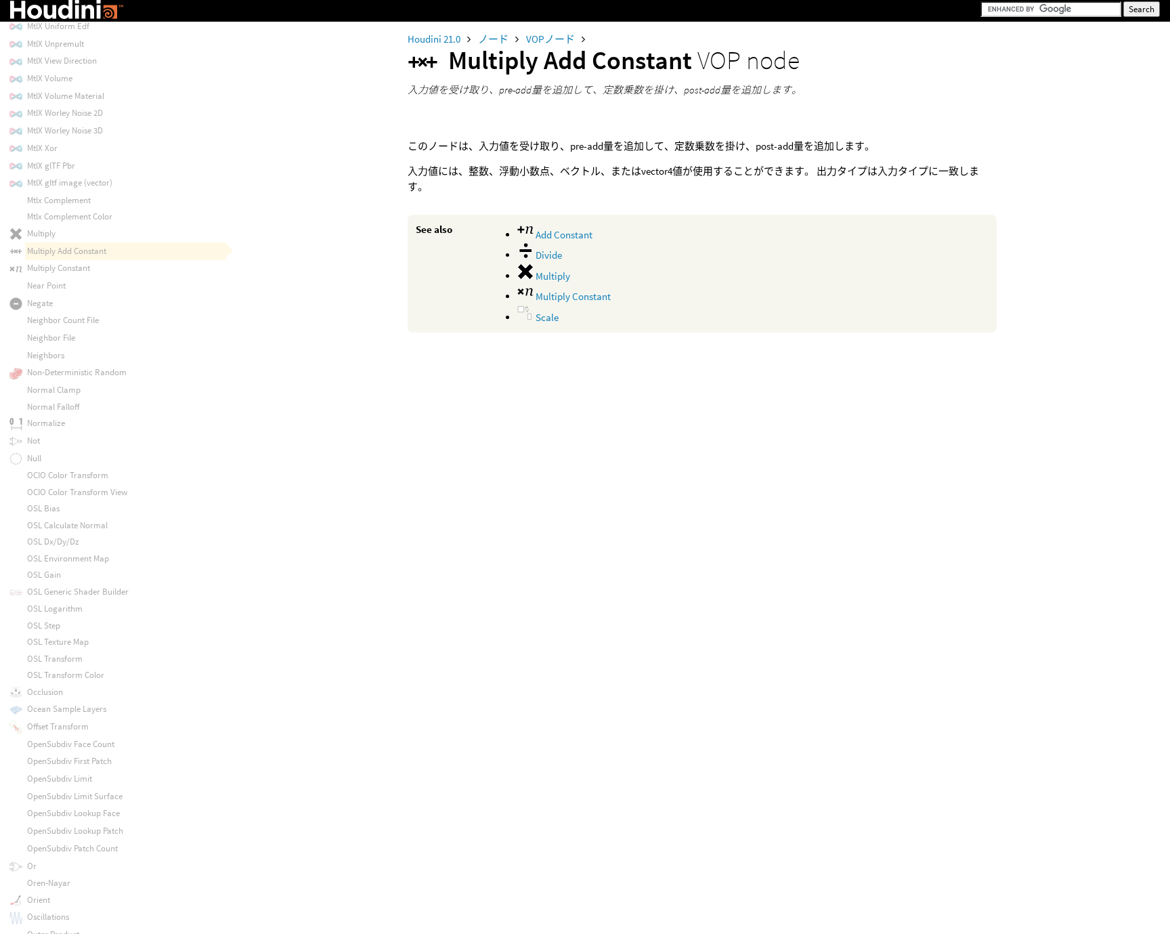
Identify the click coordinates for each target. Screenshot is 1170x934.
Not (33, 440)
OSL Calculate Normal (67, 525)
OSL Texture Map (58, 642)
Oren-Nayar (48, 883)
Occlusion (45, 692)
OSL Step (43, 625)
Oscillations (48, 916)
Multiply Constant (572, 296)
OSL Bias (43, 508)
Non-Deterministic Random (77, 372)
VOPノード (551, 39)
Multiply (552, 276)
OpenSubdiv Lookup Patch (75, 830)
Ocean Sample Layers (66, 709)
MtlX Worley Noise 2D (65, 113)
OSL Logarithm (55, 608)
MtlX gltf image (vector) (69, 182)
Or (32, 866)
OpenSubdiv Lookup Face (73, 813)
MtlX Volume (49, 78)
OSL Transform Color (65, 675)
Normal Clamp (54, 390)
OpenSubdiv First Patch (69, 761)
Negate (40, 303)
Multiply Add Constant (66, 251)
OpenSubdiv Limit (59, 778)
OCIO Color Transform (67, 475)
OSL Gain (44, 574)
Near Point (46, 285)
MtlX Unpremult (55, 43)
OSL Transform (55, 658)
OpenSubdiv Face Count (70, 744)
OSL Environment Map (68, 558)
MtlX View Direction (62, 60)
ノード (494, 39)
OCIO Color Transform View (77, 492)
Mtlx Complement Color (69, 216)
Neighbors (45, 355)
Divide (548, 255)
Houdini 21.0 (435, 39)
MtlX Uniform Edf (58, 26)
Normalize (46, 423)
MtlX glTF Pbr (51, 165)
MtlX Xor (42, 148)
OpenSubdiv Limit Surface (75, 796)
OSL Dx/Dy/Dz (53, 541)
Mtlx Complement (59, 200)
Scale (546, 317)
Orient (38, 900)
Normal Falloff (53, 406)
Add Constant (563, 234)
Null (34, 458)
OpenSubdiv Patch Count (72, 848)
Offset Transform (58, 726)
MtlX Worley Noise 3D (65, 130)
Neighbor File (51, 337)
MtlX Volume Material (65, 96)
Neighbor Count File (63, 320)
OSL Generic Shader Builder (78, 591)
